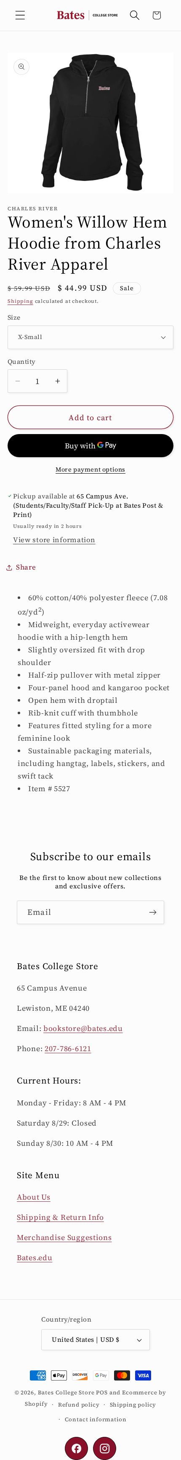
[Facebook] (76, 1448)
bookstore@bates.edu (83, 1028)
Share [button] (26, 567)
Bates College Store (66, 1392)
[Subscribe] (152, 912)
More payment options (90, 469)
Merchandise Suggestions (64, 1237)
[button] (20, 15)
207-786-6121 (68, 1048)
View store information (54, 540)
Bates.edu (34, 1257)
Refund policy (79, 1404)
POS (102, 1392)
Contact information (96, 1419)
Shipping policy (133, 1404)
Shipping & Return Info (60, 1217)
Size (14, 317)
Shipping (20, 301)
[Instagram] (104, 1448)
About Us (34, 1197)
